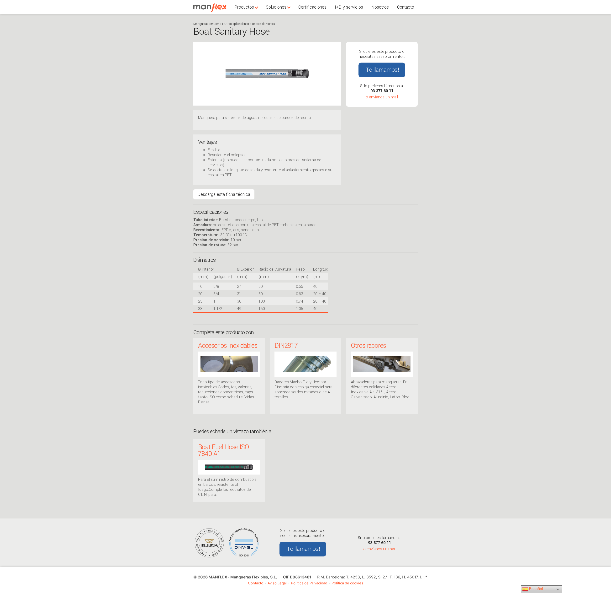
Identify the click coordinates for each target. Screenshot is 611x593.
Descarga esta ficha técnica (224, 194)
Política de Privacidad (309, 583)
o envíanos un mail (382, 97)
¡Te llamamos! (381, 70)
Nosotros (380, 7)
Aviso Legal (277, 583)
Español (535, 589)
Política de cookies (347, 583)
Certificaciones (312, 7)
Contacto (405, 7)
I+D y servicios (349, 7)
